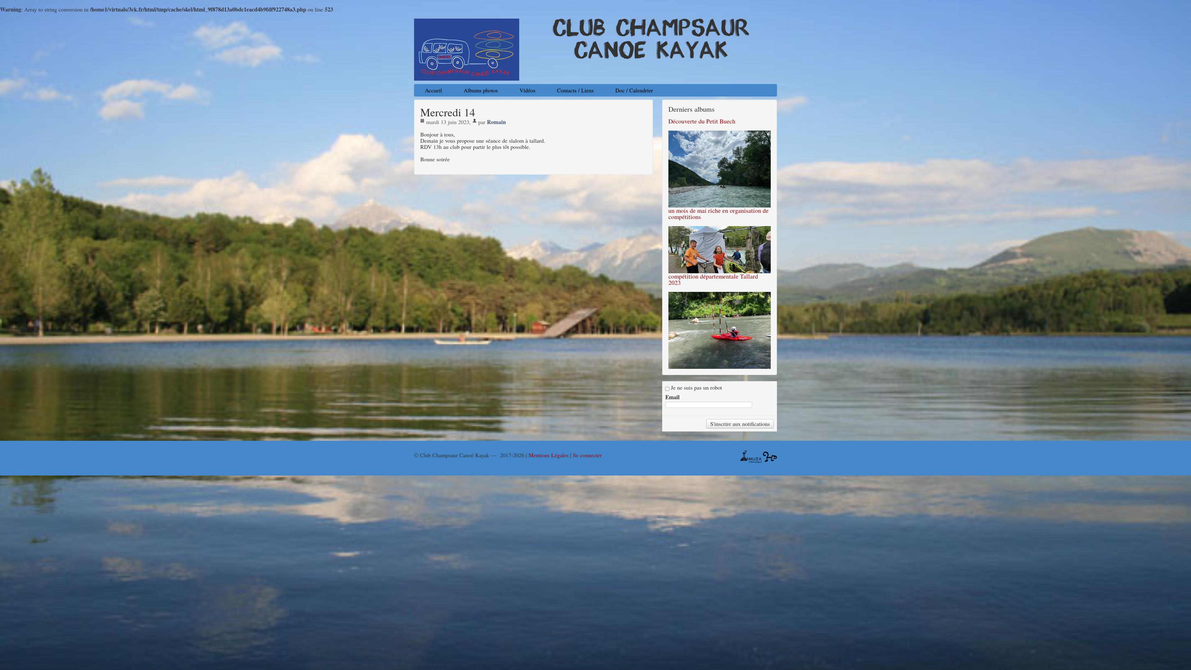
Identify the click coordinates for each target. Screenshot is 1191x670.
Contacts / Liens (575, 90)
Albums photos (481, 90)
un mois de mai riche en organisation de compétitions (718, 213)
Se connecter (587, 455)
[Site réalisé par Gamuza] (751, 456)
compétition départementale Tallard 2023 (713, 279)
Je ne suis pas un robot (695, 387)
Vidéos (527, 90)
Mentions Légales (549, 455)
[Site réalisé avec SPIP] (770, 456)
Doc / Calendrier (634, 90)
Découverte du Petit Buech (701, 121)
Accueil (433, 90)
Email (672, 397)
